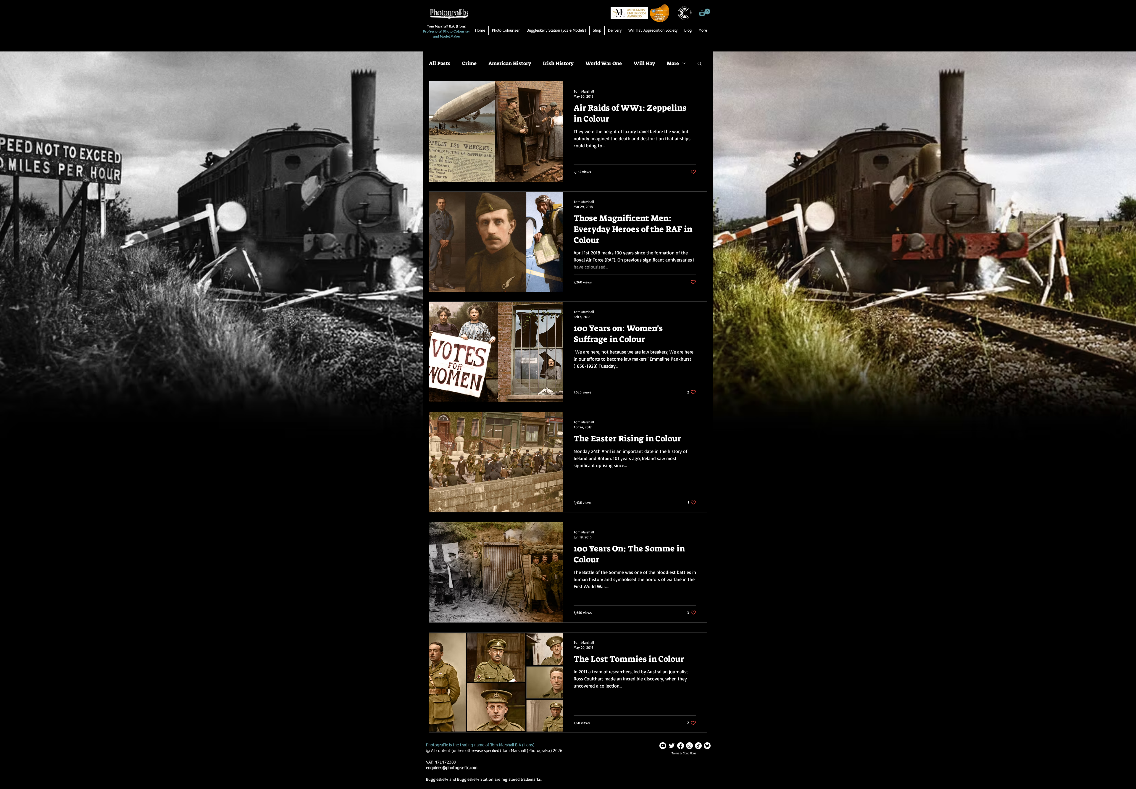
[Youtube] (662, 745)
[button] (704, 12)
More (673, 63)
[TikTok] (698, 745)
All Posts (439, 63)
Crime (469, 63)
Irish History (558, 63)
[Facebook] (680, 745)
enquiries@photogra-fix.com (451, 768)
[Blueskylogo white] (707, 745)
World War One (603, 63)
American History (509, 63)
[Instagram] (689, 745)
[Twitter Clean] (671, 745)
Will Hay (644, 63)
